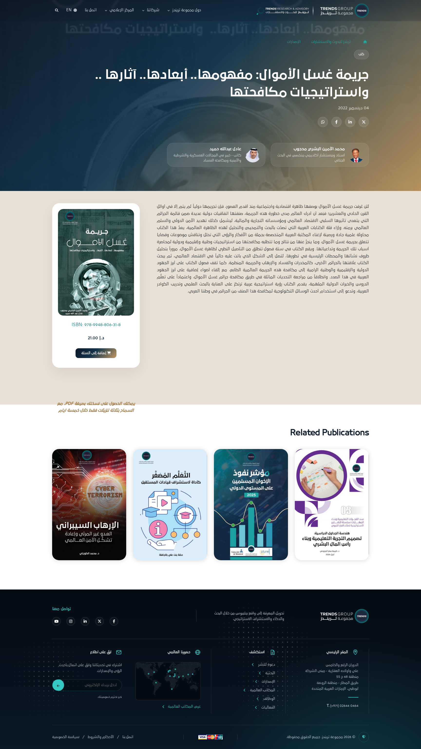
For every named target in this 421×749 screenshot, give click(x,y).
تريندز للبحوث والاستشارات (331, 41)
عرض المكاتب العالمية (184, 706)
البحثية (270, 673)
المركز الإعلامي (122, 10)
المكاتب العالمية (262, 690)
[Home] (365, 42)
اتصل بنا (90, 10)
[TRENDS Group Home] (309, 10)
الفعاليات (268, 707)
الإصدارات (294, 41)
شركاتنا (153, 10)
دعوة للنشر (266, 664)
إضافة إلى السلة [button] (93, 353)
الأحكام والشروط (101, 737)
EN (69, 10)
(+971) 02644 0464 (342, 705)
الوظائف (269, 698)
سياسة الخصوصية (65, 737)
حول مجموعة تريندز (186, 10)
